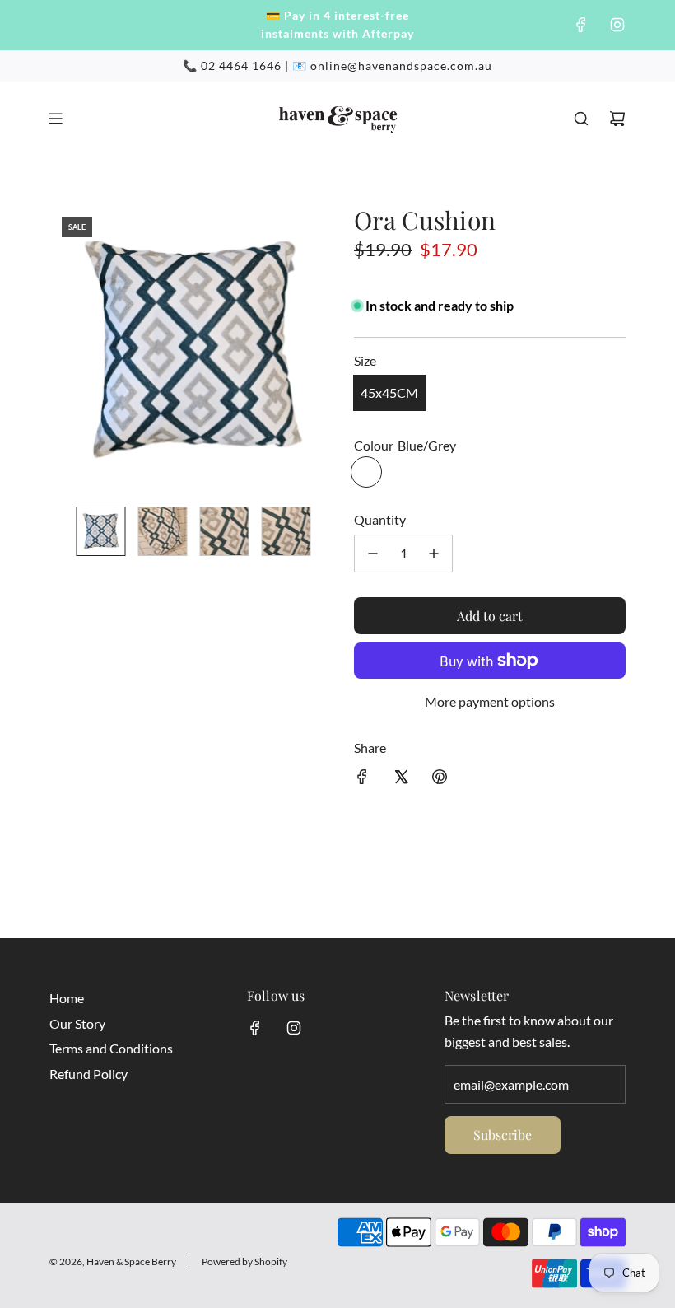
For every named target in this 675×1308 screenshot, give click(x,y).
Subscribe (502, 1134)
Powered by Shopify (244, 1261)
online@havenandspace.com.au (401, 65)
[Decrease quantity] (373, 553)
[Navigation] (55, 118)
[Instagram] (617, 24)
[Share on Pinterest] (439, 780)
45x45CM (389, 392)
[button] (62, 349)
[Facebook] (581, 24)
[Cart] (617, 118)
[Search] (581, 118)
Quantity (380, 519)
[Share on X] (401, 780)
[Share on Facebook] (362, 780)
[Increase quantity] (434, 553)
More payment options (490, 701)
